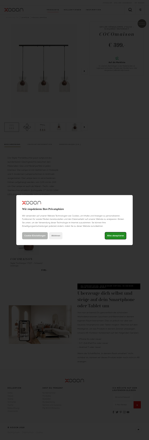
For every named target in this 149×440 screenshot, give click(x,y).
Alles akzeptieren (115, 235)
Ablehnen (55, 235)
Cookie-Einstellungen (35, 235)
